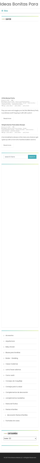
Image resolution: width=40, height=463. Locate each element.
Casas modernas (12, 364)
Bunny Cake (11, 102)
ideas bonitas (31, 103)
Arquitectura (10, 341)
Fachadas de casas (12, 421)
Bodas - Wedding (12, 358)
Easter (24, 103)
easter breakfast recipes (8, 129)
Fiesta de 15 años (12, 404)
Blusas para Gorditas (13, 352)
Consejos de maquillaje (14, 381)
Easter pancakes (20, 129)
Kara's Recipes (5, 131)
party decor (9, 106)
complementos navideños (15, 398)
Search (32, 157)
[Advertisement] (20, 43)
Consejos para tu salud (14, 387)
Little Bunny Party (6, 104)
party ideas (18, 106)
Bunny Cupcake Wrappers (22, 102)
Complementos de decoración (17, 392)
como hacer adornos (13, 370)
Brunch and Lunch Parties (15, 128)
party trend (26, 106)
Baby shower (10, 347)
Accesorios (9, 335)
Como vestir (10, 375)
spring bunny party (17, 104)
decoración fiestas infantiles (17, 415)
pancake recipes (15, 131)
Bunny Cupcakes (6, 103)
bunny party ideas (17, 103)
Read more (7, 118)
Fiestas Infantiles (12, 409)
